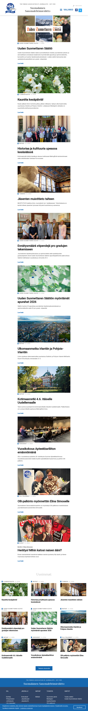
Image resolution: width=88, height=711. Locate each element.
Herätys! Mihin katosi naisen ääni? (40, 550)
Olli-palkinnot (51, 703)
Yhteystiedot (10, 699)
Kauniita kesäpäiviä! (30, 99)
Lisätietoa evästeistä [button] (26, 708)
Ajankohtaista (51, 701)
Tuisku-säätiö (69, 697)
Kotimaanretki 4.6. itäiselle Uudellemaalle (35, 400)
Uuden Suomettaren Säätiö (35, 48)
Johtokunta (9, 701)
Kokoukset (24, 697)
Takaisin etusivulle (44, 668)
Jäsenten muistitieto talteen (36, 199)
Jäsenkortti (25, 701)
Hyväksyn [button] (79, 707)
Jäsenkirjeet (25, 699)
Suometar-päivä (52, 697)
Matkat (37, 697)
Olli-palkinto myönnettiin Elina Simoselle (43, 501)
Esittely (8, 697)
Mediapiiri (50, 699)
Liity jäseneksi (10, 703)
